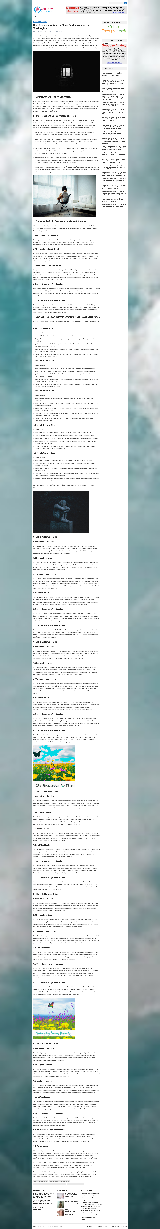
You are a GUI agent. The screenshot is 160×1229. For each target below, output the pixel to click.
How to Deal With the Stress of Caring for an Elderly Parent (71, 1195)
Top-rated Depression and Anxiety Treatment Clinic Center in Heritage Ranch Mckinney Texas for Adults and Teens (43, 1202)
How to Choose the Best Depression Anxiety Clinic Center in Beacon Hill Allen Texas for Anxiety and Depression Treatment (114, 148)
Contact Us (115, 1226)
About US (124, 1226)
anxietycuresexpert (38, 31)
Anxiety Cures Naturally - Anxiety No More (51, 1226)
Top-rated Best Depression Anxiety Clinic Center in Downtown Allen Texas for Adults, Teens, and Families (113, 167)
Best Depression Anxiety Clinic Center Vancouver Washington (49, 1183)
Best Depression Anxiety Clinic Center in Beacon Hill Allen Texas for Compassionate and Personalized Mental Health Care (114, 154)
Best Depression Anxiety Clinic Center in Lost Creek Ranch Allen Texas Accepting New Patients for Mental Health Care (114, 180)
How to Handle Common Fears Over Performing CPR (71, 1203)
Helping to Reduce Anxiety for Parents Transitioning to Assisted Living (70, 1212)
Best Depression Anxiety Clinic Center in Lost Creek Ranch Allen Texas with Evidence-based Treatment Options (114, 206)
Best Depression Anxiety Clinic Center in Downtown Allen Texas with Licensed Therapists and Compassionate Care (113, 133)
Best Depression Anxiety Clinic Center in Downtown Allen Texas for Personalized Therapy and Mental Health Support (113, 104)
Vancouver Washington (40, 21)
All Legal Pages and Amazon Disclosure (98, 1226)
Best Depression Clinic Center (75, 1183)
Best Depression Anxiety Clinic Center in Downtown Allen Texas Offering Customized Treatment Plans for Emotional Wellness (114, 193)
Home (36, 3)
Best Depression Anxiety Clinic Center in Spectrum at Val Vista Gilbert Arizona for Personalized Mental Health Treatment (43, 1195)
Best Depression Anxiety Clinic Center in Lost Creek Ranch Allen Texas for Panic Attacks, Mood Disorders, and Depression (114, 186)
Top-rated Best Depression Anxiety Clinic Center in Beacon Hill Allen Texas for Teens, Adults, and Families (114, 90)
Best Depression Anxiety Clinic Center (59, 1181)
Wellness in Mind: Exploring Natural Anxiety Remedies (43, 1208)
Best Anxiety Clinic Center (40, 1181)
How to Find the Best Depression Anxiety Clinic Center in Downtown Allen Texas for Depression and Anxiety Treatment (113, 127)
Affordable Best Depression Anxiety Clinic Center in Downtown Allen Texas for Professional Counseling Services (113, 161)
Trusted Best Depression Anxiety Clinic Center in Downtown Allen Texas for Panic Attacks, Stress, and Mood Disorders (113, 199)
